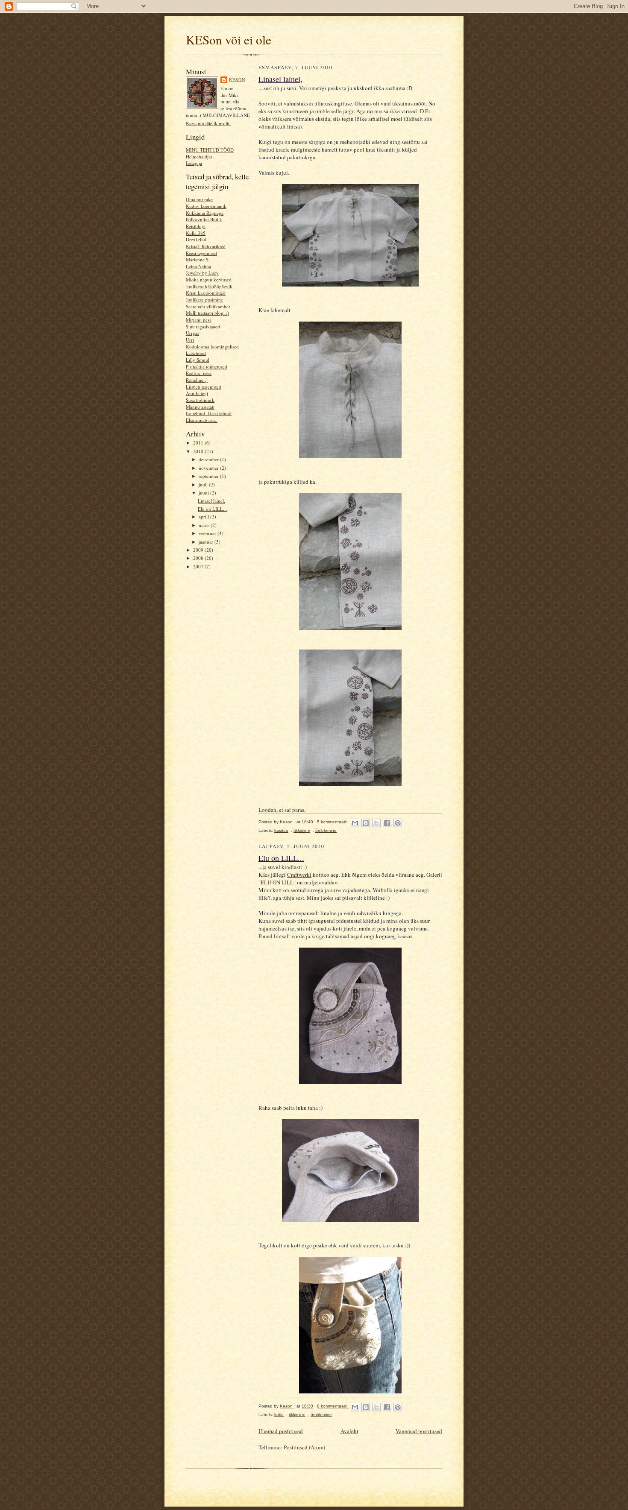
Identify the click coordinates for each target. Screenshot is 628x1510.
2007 (199, 566)
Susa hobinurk (200, 400)
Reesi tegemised (201, 253)
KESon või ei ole (228, 39)
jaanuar (206, 541)
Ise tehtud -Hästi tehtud (209, 413)
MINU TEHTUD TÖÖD (210, 149)
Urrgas (192, 333)
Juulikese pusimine (204, 299)
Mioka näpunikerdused (209, 279)
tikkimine (301, 830)
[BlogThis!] (365, 823)
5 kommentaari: (333, 821)
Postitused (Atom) (304, 1447)
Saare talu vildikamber (208, 306)
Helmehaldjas (199, 156)
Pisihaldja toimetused (206, 366)
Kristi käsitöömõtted (206, 293)
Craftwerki (299, 874)
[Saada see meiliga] (355, 823)
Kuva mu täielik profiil (208, 123)
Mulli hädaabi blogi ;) (207, 313)
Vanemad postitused (419, 1431)
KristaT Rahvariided (206, 246)
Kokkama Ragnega (204, 213)
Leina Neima (198, 266)
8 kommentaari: (333, 1406)
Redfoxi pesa (198, 373)
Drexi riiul (196, 239)
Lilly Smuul (197, 360)
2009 (199, 550)
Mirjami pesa (198, 319)
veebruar (208, 533)
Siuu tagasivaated (203, 326)
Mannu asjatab (200, 407)
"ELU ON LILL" (277, 882)
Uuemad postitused (280, 1431)
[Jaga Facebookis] (387, 823)
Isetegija (194, 163)
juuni (204, 492)
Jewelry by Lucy (202, 272)
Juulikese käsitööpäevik (209, 286)
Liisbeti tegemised (203, 386)
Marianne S (197, 259)
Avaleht (349, 1431)
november (209, 468)
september (209, 476)
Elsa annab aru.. (201, 420)
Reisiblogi (195, 226)
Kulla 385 (195, 233)
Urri (190, 340)
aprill (204, 516)
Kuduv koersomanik (206, 206)
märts (205, 525)
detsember (209, 459)
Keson (237, 79)
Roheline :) (197, 380)
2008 (199, 558)
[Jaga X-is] (376, 823)
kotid (279, 1414)
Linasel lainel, (211, 500)
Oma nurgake (199, 199)
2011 (199, 442)
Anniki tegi (197, 393)
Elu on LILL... (212, 509)
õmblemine (326, 830)
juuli (204, 484)
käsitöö (281, 830)
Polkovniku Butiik (204, 219)
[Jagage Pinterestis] (397, 823)
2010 (199, 451)
